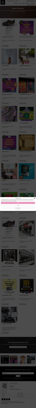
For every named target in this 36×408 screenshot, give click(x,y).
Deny (18, 205)
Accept (18, 202)
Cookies (17, 209)
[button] (34, 198)
